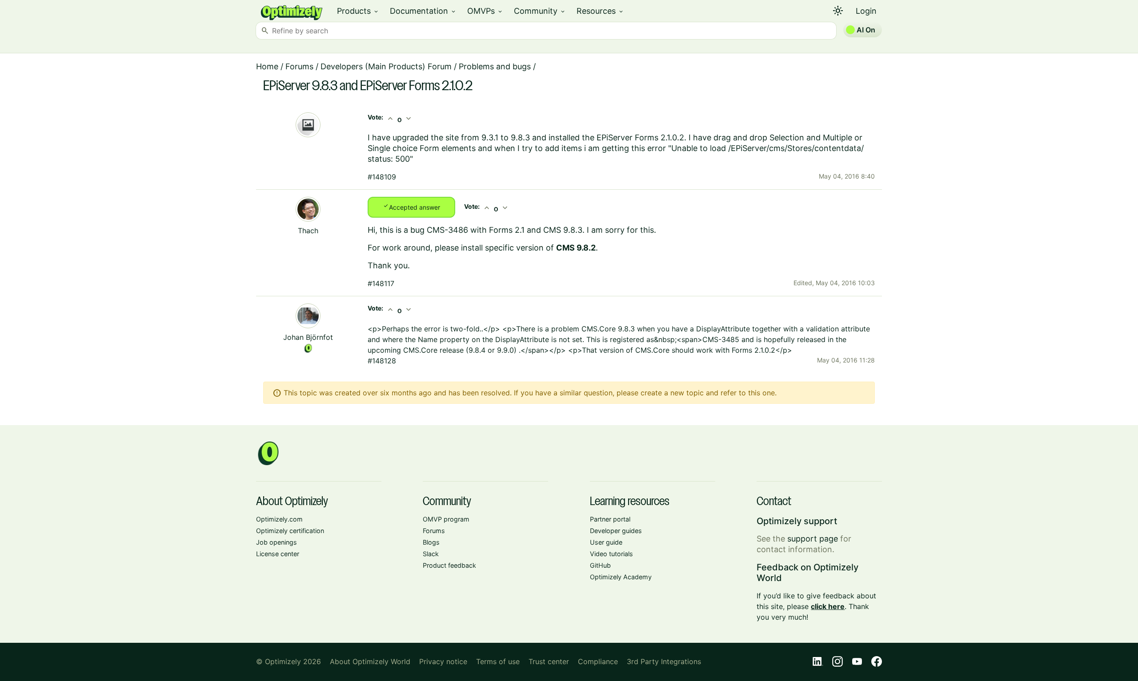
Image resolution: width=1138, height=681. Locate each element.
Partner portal (610, 519)
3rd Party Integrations (664, 661)
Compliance (598, 661)
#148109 (382, 176)
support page (812, 538)
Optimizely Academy (621, 577)
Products (358, 11)
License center (277, 554)
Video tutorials (611, 554)
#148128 (382, 360)
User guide (606, 542)
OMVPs (485, 11)
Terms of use (498, 661)
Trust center (549, 661)
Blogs (431, 542)
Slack (431, 554)
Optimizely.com (279, 519)
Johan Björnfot (308, 337)
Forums (299, 66)
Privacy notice (443, 661)
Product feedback (449, 565)
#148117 (381, 283)
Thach (308, 230)
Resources (600, 11)
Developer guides (616, 530)
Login (866, 11)
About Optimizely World (370, 661)
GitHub (600, 565)
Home (267, 66)
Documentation (423, 11)
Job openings (276, 542)
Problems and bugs (495, 66)
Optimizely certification (290, 530)
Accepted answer (411, 206)
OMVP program (446, 519)
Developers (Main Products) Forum (386, 66)
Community (540, 11)
